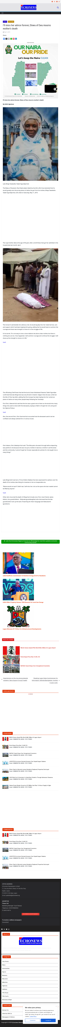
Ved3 (4, 342)
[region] (40, 1014)
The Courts (5, 996)
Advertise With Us (7, 1013)
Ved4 (4, 493)
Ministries (5, 982)
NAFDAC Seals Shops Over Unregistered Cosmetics (35, 666)
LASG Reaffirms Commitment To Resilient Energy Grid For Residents (24, 576)
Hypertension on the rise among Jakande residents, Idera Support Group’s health (15, 679)
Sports (4, 972)
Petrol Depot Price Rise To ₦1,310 (30, 657)
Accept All (48, 1020)
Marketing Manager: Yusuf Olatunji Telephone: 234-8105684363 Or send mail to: (12, 905)
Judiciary (4, 989)
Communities (6, 968)
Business (4, 975)
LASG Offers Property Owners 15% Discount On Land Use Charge (23, 602)
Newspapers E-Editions (8, 1017)
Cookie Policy (33, 1016)
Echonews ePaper (7, 999)
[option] (30, 659)
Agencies (4, 985)
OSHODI (5, 21)
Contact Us (5, 1010)
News (3, 965)
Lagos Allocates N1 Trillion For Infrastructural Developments (22, 629)
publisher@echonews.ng (13, 895)
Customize (32, 1020)
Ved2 (4, 412)
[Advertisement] (16, 207)
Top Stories (5, 961)
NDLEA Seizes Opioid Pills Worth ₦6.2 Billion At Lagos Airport (38, 648)
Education (5, 979)
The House (5, 992)
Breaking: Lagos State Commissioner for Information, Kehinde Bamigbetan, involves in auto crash (45, 680)
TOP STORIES (11, 21)
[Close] (56, 1006)
